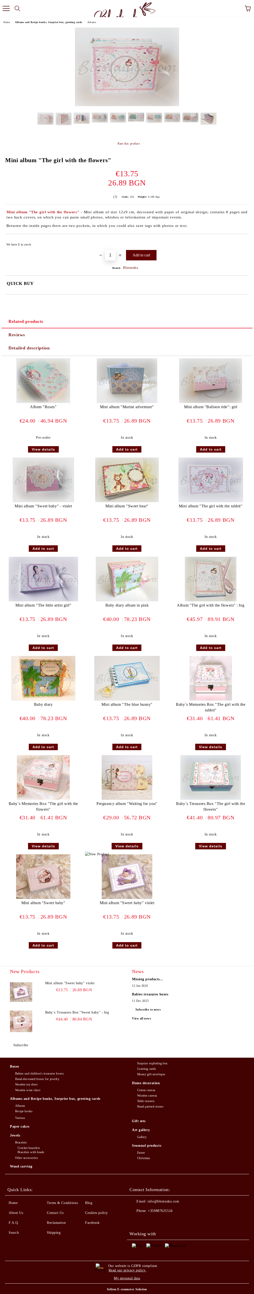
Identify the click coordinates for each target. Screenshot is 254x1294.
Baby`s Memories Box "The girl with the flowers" (43, 806)
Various (20, 1118)
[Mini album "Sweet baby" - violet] (43, 501)
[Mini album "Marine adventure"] (127, 402)
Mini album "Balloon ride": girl (210, 407)
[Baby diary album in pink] (127, 600)
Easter (141, 1152)
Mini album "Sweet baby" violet (127, 903)
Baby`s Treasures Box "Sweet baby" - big (77, 1012)
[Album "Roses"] (43, 402)
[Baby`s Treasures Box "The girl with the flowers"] (210, 799)
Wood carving (21, 1166)
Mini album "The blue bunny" (127, 704)
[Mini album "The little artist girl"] (43, 600)
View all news (141, 1018)
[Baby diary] (43, 699)
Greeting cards (146, 1069)
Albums (91, 22)
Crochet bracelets (29, 1148)
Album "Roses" (43, 407)
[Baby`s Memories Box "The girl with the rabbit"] (211, 699)
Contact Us (55, 1213)
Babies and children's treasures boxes (39, 1073)
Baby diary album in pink (127, 605)
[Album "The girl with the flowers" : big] (210, 600)
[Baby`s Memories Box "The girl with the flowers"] (43, 799)
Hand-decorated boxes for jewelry (37, 1079)
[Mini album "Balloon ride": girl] (210, 402)
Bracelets (21, 1142)
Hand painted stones (150, 1106)
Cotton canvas (146, 1090)
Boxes (14, 1066)
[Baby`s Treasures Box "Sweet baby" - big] (21, 1021)
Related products (25, 321)
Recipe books (23, 1111)
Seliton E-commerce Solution (127, 1289)
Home (6, 22)
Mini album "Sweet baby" (43, 903)
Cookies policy (96, 1213)
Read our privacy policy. (127, 1270)
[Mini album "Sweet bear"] (127, 501)
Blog (88, 1203)
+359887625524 (160, 1211)
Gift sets (139, 1121)
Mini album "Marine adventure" (127, 407)
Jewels (15, 1135)
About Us (16, 1213)
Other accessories (26, 1158)
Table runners (146, 1101)
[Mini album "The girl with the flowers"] (127, 105)
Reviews (16, 334)
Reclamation (56, 1223)
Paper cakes (19, 1126)
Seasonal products (146, 1145)
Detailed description (29, 347)
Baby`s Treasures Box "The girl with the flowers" (210, 806)
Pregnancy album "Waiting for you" (126, 803)
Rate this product (129, 143)
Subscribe (20, 1045)
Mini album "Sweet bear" (127, 506)
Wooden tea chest (26, 1084)
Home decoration (146, 1083)
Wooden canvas (147, 1095)
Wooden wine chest (27, 1090)
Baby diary (43, 704)
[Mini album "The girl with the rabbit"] (210, 501)
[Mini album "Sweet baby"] (43, 898)
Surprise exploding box (152, 1063)
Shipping (54, 1232)
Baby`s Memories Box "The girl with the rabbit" (210, 707)
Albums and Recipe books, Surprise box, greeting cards (48, 22)
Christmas (143, 1158)
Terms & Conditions (62, 1203)
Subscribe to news (148, 1009)
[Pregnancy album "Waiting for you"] (127, 799)
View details (43, 449)
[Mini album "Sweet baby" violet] (127, 898)
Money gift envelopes (151, 1074)
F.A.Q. (14, 1223)
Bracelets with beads (31, 1152)
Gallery (142, 1137)
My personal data (127, 1278)
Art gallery (141, 1130)
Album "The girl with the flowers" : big (210, 605)
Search (14, 1232)
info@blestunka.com (163, 1201)
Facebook (92, 1223)
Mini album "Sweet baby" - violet (43, 506)
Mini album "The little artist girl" (43, 605)
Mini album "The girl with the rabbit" (211, 506)
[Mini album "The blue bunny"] (127, 699)
